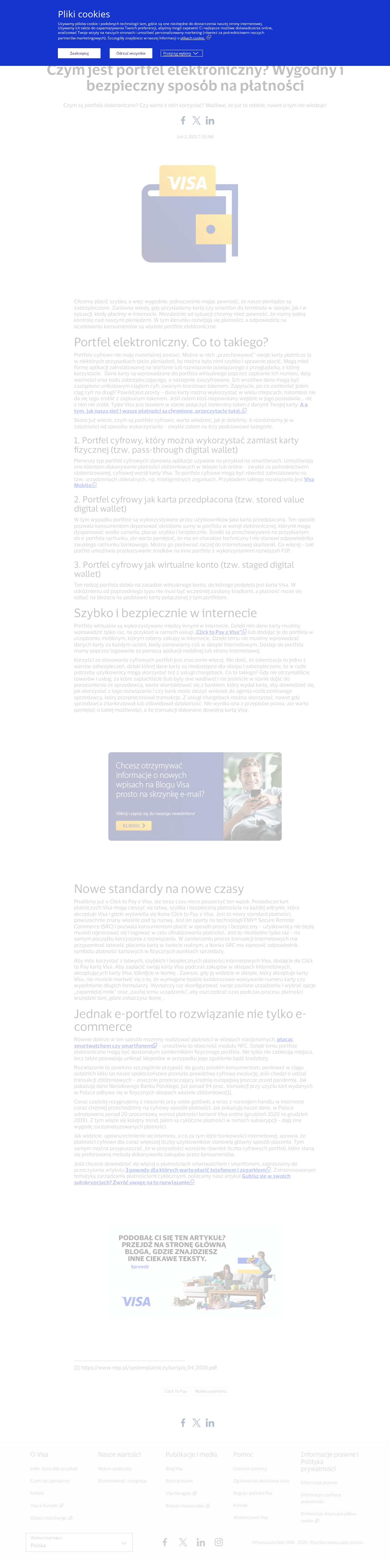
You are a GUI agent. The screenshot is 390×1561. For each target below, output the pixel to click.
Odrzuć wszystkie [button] (131, 53)
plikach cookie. (192, 38)
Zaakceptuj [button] (79, 53)
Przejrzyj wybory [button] (177, 53)
